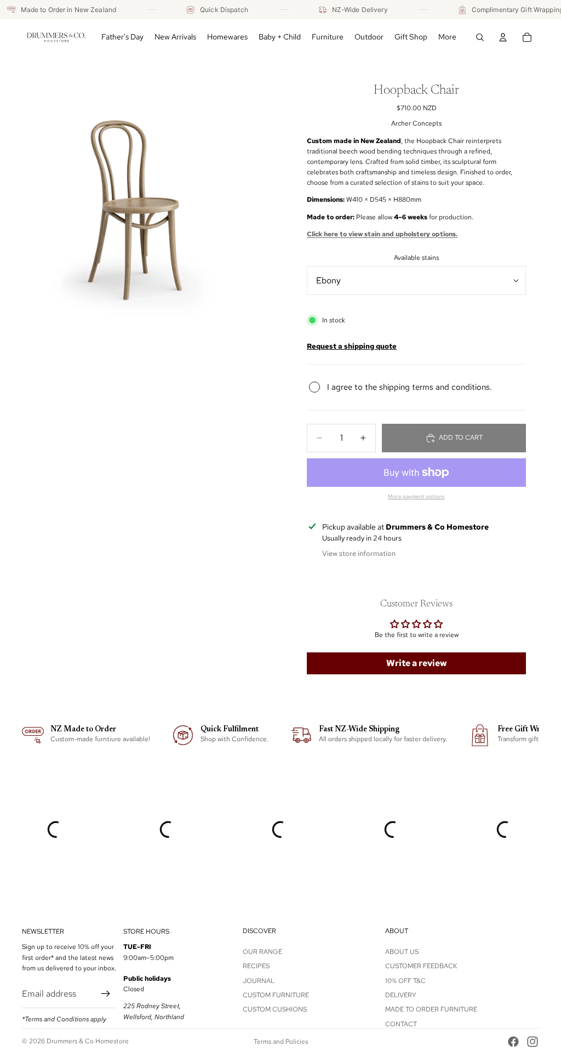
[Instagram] (532, 1041)
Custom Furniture (276, 995)
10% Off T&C (405, 980)
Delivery (400, 995)
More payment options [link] (416, 496)
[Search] (480, 37)
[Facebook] (513, 1041)
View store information (359, 553)
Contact (401, 1024)
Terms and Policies (281, 1041)
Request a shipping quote (352, 346)
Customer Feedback (421, 966)
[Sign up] (106, 994)
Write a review (416, 663)
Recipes (256, 966)
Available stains (416, 257)
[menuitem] (447, 37)
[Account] (503, 37)
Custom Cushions (275, 1009)
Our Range (262, 951)
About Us (402, 951)
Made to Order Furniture (431, 1009)
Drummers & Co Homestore (88, 1041)
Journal (258, 980)
